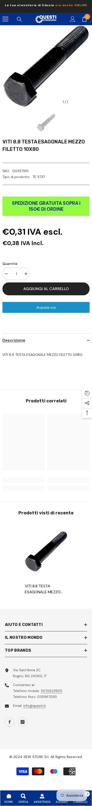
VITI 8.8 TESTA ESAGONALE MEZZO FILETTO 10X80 (43, 589)
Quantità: (10, 263)
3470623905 (51, 691)
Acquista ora (46, 307)
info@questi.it (34, 705)
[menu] (5, 19)
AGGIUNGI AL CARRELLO (46, 288)
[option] (46, 6)
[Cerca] (19, 19)
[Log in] (72, 19)
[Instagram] (22, 722)
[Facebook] (9, 722)
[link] (23, 480)
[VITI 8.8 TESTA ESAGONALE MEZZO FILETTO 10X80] (46, 551)
